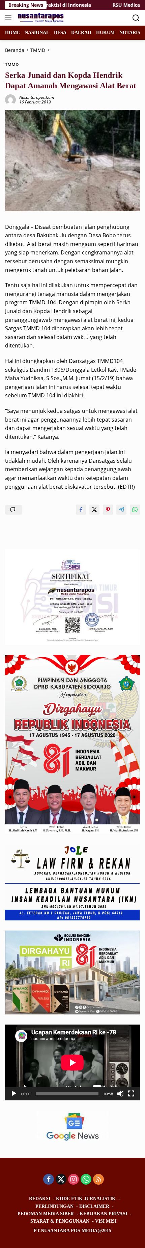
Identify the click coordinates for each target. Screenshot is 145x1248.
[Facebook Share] (81, 510)
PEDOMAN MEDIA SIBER (46, 1213)
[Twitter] (61, 1180)
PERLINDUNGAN (54, 1206)
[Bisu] (120, 1093)
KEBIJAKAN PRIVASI (103, 1213)
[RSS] (98, 1180)
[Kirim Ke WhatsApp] (135, 510)
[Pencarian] (136, 18)
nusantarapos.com (36, 97)
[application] (72, 1062)
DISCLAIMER (94, 1206)
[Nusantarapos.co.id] (41, 18)
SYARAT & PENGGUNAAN (59, 1221)
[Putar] (13, 1093)
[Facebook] (48, 1180)
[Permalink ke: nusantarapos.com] (10, 99)
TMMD (12, 64)
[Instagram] (73, 1180)
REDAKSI (39, 1198)
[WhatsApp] (86, 1180)
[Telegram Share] (121, 510)
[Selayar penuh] (131, 1093)
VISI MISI (105, 1221)
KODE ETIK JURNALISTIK (86, 1198)
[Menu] (9, 18)
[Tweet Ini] (94, 510)
